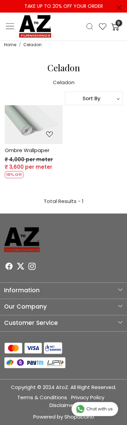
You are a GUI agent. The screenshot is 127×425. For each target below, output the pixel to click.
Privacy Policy (87, 397)
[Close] (119, 8)
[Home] (35, 26)
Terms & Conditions (42, 397)
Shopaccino (79, 416)
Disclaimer (62, 405)
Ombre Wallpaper (27, 150)
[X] (21, 267)
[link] (90, 26)
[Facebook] (9, 267)
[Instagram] (32, 267)
